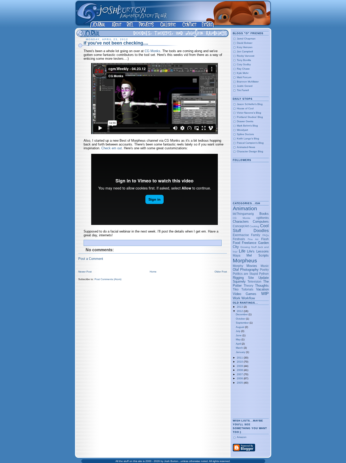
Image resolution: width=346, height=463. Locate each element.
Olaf (236, 269)
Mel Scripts (257, 255)
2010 (240, 361)
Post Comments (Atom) (107, 279)
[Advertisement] (248, 401)
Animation (245, 208)
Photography (249, 269)
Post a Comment (90, 259)
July (238, 331)
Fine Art (253, 239)
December (242, 314)
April (239, 343)
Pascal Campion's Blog (250, 142)
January (241, 352)
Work (236, 298)
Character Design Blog (250, 151)
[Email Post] (219, 242)
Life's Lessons (257, 251)
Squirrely (239, 281)
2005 (240, 382)
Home (153, 271)
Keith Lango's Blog (248, 138)
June (239, 335)
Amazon (241, 437)
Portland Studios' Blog (250, 117)
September (242, 322)
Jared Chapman (246, 38)
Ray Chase (243, 68)
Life (242, 251)
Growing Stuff (248, 247)
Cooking (254, 226)
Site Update (258, 278)
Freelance (249, 243)
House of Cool (245, 108)
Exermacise (241, 235)
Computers (261, 221)
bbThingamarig (243, 213)
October (241, 318)
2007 (240, 374)
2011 (240, 357)
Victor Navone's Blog (249, 112)
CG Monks (152, 51)
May (238, 339)
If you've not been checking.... (116, 43)
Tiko (236, 289)
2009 (240, 366)
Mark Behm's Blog (247, 125)
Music (265, 265)
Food (236, 243)
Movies (251, 266)
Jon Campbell (245, 51)
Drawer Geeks (245, 121)
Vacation (262, 289)
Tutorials (247, 289)
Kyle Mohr (242, 73)
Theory (248, 285)
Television (254, 281)
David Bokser (244, 42)
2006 (240, 378)
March (240, 347)
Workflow (248, 298)
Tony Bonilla (244, 60)
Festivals (239, 239)
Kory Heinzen (245, 47)
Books (264, 214)
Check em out (111, 148)
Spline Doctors (245, 134)
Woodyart (242, 130)
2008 (240, 370)
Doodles (261, 230)
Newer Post (85, 271)
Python (264, 273)
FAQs (265, 235)
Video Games (244, 294)
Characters (241, 221)
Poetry (264, 269)
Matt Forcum (244, 77)
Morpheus (245, 260)
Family (255, 235)
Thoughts (262, 285)
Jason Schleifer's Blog (250, 104)
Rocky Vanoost (245, 55)
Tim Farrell (243, 90)
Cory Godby (244, 64)
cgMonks (262, 217)
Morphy (238, 265)
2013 (240, 306)
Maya (236, 255)
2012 (240, 311)
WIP (265, 293)
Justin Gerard (245, 86)
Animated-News (246, 147)
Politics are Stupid (245, 273)
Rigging (238, 278)
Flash (265, 239)
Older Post (221, 271)
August (240, 327)
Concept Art (241, 226)
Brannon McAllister (248, 81)
